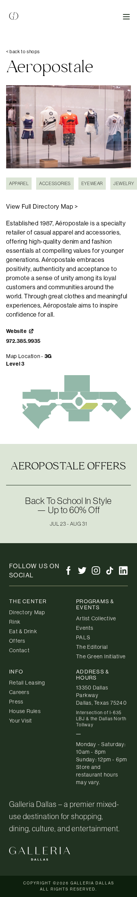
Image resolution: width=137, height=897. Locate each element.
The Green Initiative (101, 656)
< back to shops (23, 51)
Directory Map (27, 612)
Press (16, 701)
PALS (83, 637)
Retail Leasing (27, 682)
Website (16, 331)
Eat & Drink (23, 631)
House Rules (25, 711)
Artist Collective (96, 618)
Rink (15, 621)
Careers (19, 692)
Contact (19, 650)
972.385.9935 (23, 341)
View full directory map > (42, 206)
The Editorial (92, 646)
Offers (17, 640)
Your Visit (20, 720)
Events (85, 627)
